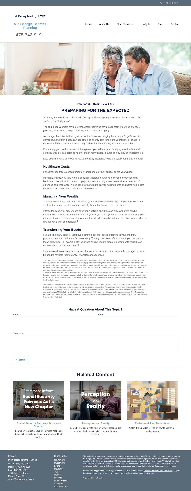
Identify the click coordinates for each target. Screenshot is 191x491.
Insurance (59, 468)
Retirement (59, 459)
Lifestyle (58, 477)
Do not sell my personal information (141, 473)
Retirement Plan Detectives (152, 423)
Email (101, 314)
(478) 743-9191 (171, 2)
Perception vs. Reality (96, 423)
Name (16, 314)
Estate (57, 465)
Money (57, 474)
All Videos (58, 483)
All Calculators (61, 486)
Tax (56, 471)
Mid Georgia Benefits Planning (30, 26)
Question (18, 333)
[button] (104, 24)
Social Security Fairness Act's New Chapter (39, 425)
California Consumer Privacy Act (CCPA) (158, 470)
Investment (59, 462)
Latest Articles (60, 480)
